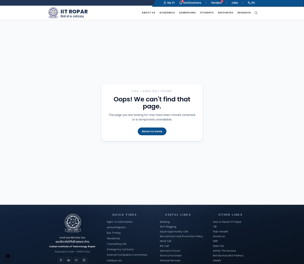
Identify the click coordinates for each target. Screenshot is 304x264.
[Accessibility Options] (8, 256)
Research (244, 12)
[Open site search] (256, 12)
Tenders (216, 3)
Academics (167, 12)
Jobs (234, 3)
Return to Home (152, 131)
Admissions (187, 12)
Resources (225, 12)
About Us (148, 12)
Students (207, 12)
